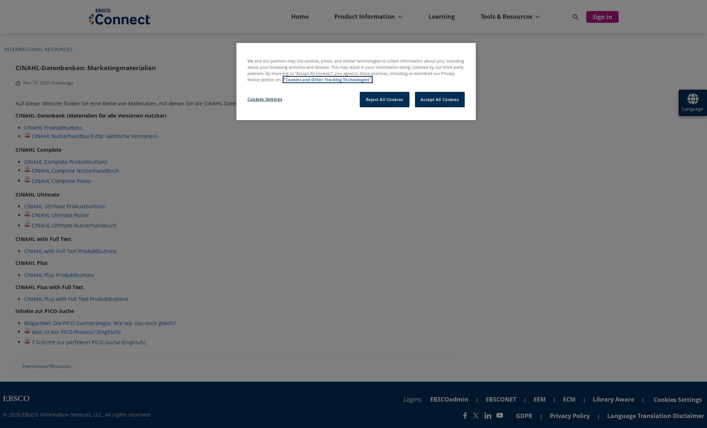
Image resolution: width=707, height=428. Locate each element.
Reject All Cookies (384, 99)
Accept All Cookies (440, 99)
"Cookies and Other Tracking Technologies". (328, 79)
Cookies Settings (264, 99)
